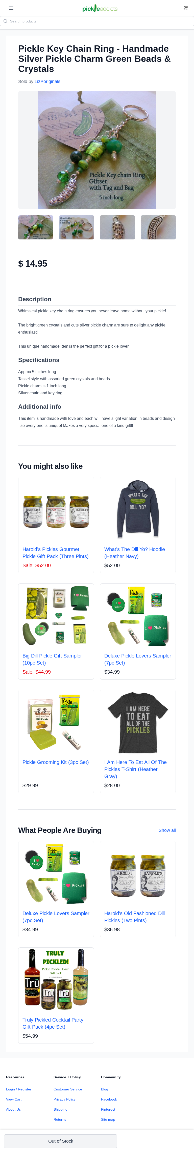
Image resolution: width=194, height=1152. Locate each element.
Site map (108, 1119)
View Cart (13, 1099)
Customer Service (68, 1089)
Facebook (109, 1099)
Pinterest (108, 1109)
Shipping (60, 1109)
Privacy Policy (65, 1099)
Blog (104, 1089)
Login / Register (18, 1089)
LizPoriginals (47, 81)
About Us (13, 1109)
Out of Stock (60, 1141)
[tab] (35, 227)
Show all (167, 830)
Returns (60, 1119)
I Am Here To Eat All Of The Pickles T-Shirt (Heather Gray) (135, 769)
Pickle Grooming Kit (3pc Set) (55, 762)
